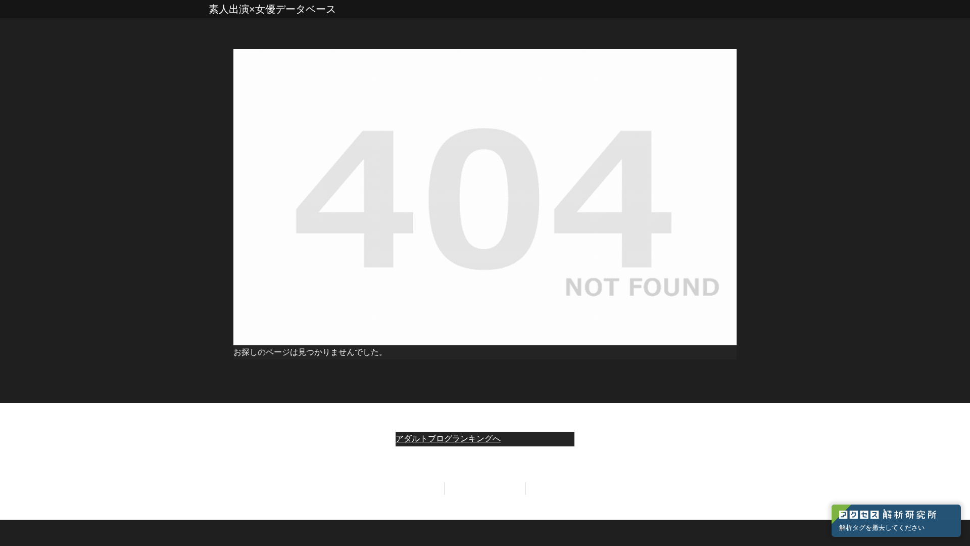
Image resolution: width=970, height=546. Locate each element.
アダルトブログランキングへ (448, 438)
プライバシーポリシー (485, 488)
